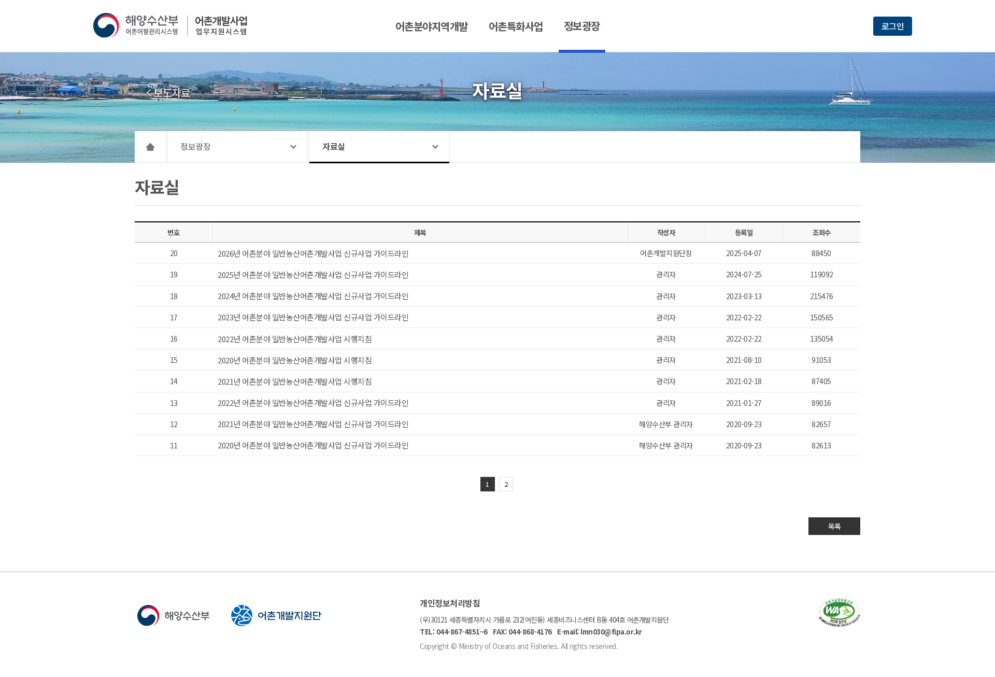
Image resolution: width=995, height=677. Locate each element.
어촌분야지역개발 (431, 26)
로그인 (893, 26)
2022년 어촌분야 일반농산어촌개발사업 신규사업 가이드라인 (313, 402)
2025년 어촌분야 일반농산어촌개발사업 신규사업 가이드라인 (313, 274)
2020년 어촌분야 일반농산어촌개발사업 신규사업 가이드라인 (313, 445)
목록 (834, 526)
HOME (150, 146)
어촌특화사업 (516, 26)
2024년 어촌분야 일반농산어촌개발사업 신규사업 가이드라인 (313, 295)
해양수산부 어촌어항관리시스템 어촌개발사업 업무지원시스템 (177, 25)
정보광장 (582, 25)
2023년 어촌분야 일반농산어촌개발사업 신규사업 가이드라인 (313, 317)
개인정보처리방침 (450, 603)
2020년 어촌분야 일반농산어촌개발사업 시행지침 (295, 360)
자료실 (333, 146)
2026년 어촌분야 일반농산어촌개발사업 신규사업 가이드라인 (313, 253)
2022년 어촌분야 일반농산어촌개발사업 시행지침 (295, 338)
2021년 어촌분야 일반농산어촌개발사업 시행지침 (295, 381)
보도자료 (171, 93)
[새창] (839, 623)
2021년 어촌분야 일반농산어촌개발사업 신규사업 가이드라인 (313, 423)
